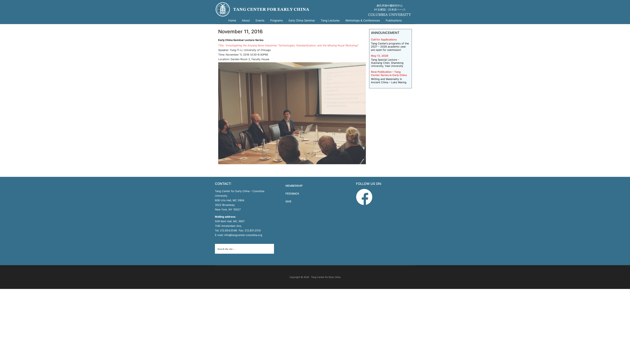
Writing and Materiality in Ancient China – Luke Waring (388, 80)
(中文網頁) (380, 9)
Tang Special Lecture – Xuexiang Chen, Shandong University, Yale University (387, 63)
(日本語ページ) (396, 9)
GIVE (288, 201)
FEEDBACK (292, 193)
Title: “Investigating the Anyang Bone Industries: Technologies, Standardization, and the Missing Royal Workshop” (288, 45)
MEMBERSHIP (294, 185)
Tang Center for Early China (280, 9)
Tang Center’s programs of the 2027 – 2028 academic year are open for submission (390, 46)
